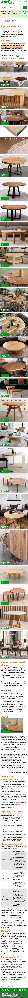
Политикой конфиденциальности (8, 996)
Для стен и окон (13, 14)
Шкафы (3, 14)
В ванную (21, 58)
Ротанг (11, 11)
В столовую (18, 55)
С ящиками (14, 57)
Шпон (3, 16)
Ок (24, 995)
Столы (18, 11)
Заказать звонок (23, 1)
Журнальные (5, 57)
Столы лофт (21, 57)
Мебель (3, 11)
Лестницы (23, 14)
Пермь (25, 3)
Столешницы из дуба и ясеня (9, 58)
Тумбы (24, 11)
